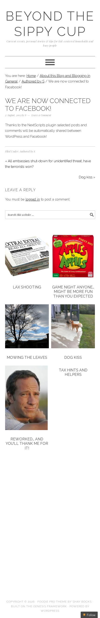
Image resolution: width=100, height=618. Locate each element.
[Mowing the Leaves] (27, 327)
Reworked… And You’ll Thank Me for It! (27, 443)
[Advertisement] (28, 495)
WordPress (50, 610)
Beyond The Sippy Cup (50, 23)
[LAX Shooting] (27, 257)
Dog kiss (73, 357)
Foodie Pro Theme (52, 601)
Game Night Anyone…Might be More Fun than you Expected (73, 291)
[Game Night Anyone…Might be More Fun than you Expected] (73, 257)
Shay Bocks (82, 601)
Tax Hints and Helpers (73, 372)
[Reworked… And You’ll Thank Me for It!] (27, 399)
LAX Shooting (27, 287)
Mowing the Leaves (27, 357)
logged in (33, 199)
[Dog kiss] (73, 327)
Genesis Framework (50, 606)
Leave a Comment (41, 115)
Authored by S (27, 151)
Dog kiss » (87, 177)
